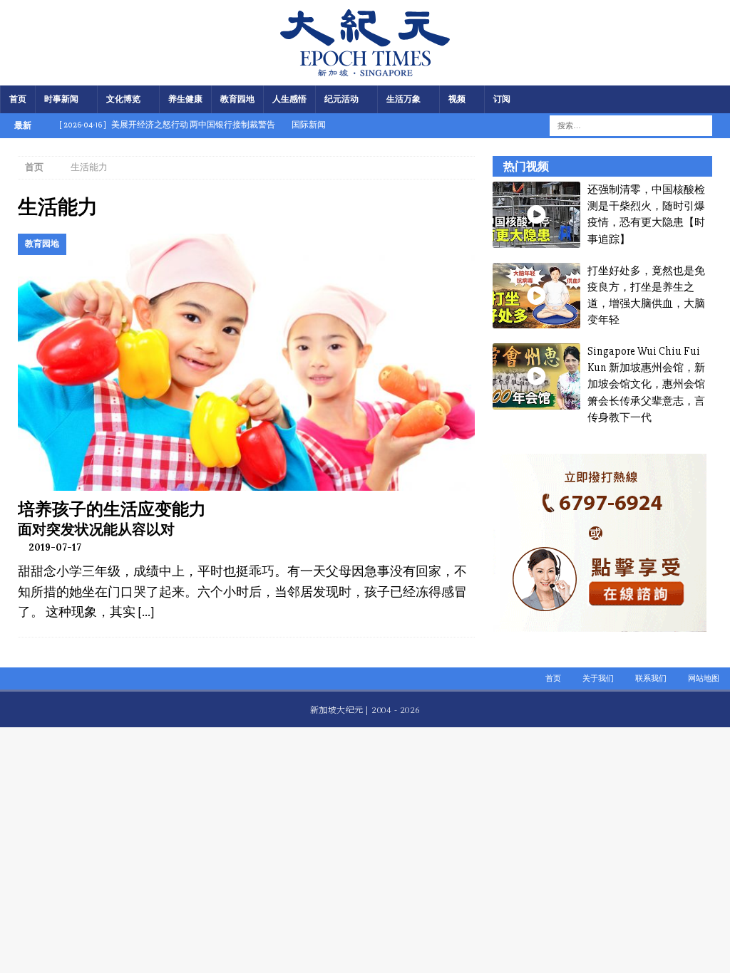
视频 (457, 99)
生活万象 (403, 99)
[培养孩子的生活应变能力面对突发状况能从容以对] (246, 362)
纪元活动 (341, 99)
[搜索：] (622, 125)
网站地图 (703, 678)
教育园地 (237, 99)
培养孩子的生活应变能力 (112, 509)
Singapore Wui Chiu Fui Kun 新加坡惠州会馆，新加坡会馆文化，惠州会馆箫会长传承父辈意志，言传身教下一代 (646, 384)
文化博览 (123, 99)
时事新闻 (61, 99)
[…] (146, 612)
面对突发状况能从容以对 (96, 529)
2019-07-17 (55, 547)
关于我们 (598, 678)
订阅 (501, 99)
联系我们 (651, 678)
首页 (17, 99)
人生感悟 (289, 99)
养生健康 (185, 99)
